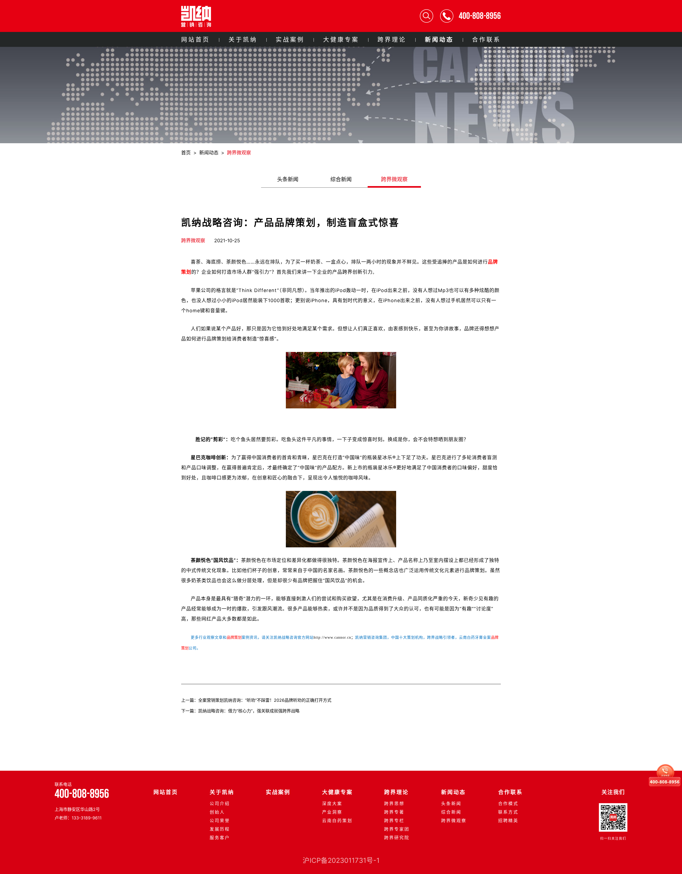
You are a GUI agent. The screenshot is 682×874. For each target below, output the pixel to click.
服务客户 (220, 837)
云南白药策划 (337, 820)
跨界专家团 (396, 829)
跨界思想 (394, 803)
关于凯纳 (243, 39)
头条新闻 (287, 179)
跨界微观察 (239, 152)
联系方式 (508, 812)
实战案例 (290, 39)
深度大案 (332, 803)
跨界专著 (394, 812)
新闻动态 (439, 39)
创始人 (217, 812)
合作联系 (486, 39)
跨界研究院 (396, 837)
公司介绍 (220, 803)
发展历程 (220, 829)
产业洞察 (332, 812)
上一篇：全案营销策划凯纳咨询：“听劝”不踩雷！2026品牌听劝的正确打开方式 (256, 700)
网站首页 (195, 39)
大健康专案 (341, 39)
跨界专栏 (394, 820)
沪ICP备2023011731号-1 (341, 860)
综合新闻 (341, 179)
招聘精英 (508, 820)
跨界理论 (391, 39)
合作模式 (508, 803)
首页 (186, 152)
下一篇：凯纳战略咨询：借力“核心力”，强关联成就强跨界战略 (241, 710)
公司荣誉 (220, 820)
